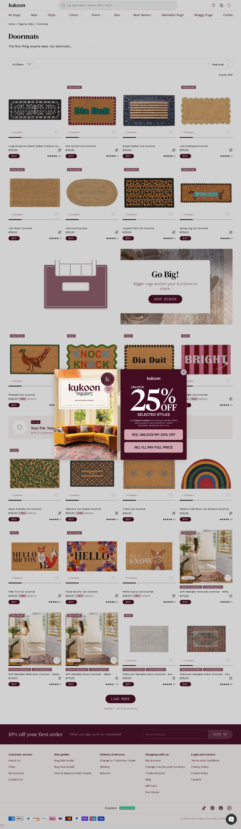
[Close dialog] (183, 372)
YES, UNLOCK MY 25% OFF (154, 434)
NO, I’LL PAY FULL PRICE (153, 447)
